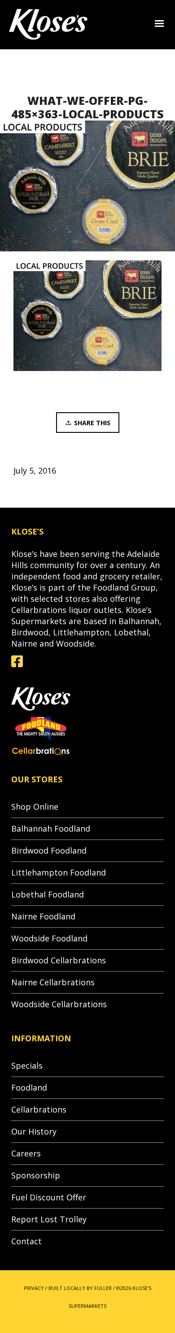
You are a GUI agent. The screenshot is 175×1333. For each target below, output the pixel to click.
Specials (27, 1065)
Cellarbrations (38, 1109)
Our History (34, 1131)
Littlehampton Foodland (58, 872)
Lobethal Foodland (47, 894)
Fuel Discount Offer (48, 1197)
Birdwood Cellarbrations (58, 960)
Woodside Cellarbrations (59, 1004)
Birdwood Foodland (49, 850)
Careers (26, 1153)
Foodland (29, 1087)
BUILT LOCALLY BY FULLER (80, 1288)
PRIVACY (34, 1288)
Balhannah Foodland (50, 828)
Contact (26, 1241)
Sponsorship (35, 1175)
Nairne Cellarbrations (53, 982)
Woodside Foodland (49, 938)
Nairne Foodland (43, 916)
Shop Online (34, 806)
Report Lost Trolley (49, 1219)
